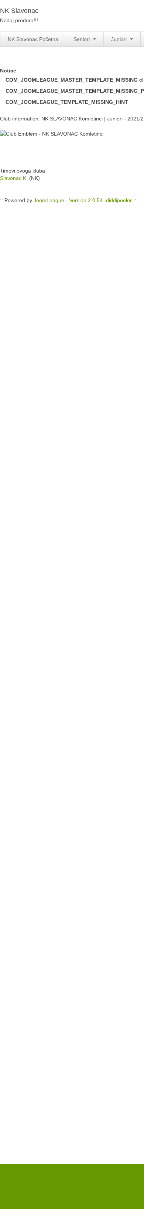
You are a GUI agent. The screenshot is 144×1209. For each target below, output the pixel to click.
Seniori (82, 39)
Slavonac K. (14, 178)
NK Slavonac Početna (33, 39)
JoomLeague (49, 200)
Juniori (119, 39)
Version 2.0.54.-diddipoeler (100, 200)
